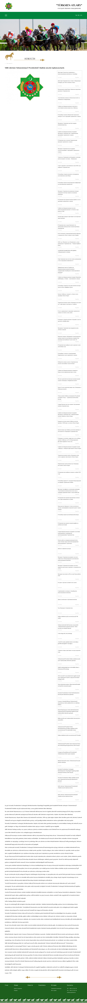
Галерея (15, 990)
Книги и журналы (18, 988)
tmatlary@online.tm (71, 992)
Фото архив (53, 990)
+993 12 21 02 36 (72, 990)
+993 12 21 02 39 (72, 988)
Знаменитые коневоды (56, 988)
